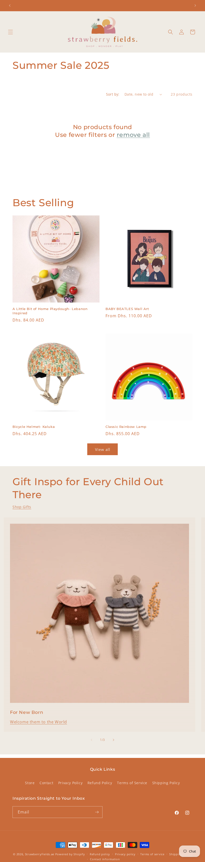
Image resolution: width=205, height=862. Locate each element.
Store (29, 782)
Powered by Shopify (70, 854)
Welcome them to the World (38, 722)
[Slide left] (91, 739)
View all (102, 449)
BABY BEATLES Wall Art (127, 309)
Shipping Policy (166, 782)
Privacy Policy (70, 782)
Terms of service (152, 854)
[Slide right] (113, 739)
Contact (46, 782)
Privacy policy (125, 854)
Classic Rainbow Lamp (126, 427)
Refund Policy (100, 782)
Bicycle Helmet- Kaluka (33, 427)
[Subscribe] (96, 812)
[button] (10, 32)
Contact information (105, 859)
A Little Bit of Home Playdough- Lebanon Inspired (50, 311)
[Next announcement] (195, 5)
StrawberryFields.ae (39, 854)
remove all (133, 134)
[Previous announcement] (9, 5)
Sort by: (113, 94)
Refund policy (100, 854)
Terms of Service (132, 782)
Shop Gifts (21, 506)
